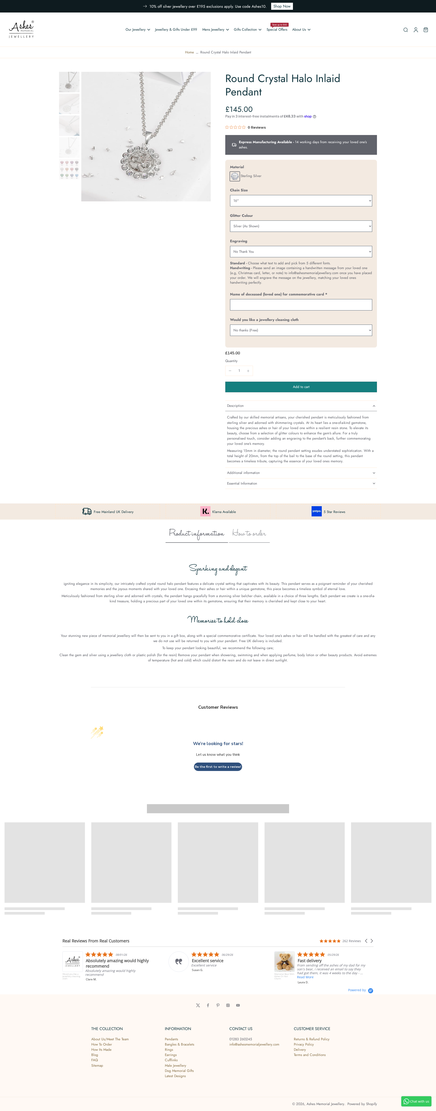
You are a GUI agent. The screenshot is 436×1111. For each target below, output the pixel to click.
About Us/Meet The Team (110, 1039)
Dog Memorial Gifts (179, 1070)
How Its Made (101, 1049)
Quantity (231, 360)
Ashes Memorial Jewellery (325, 1103)
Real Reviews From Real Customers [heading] (95, 941)
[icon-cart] (426, 29)
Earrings (171, 1054)
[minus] (230, 370)
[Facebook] (208, 1005)
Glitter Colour (241, 215)
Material (237, 167)
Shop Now (282, 6)
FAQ (94, 1060)
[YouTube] (238, 1005)
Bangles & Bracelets (179, 1044)
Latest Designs (175, 1075)
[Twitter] (198, 1005)
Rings (169, 1049)
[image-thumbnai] (69, 82)
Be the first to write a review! (218, 767)
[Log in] (416, 30)
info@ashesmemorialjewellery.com (254, 1044)
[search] (406, 29)
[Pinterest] (218, 1005)
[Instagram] (228, 1005)
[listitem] (136, 961)
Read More (227, 977)
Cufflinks (171, 1060)
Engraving (238, 241)
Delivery (300, 1049)
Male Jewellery (175, 1065)
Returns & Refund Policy (311, 1039)
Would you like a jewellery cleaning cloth (264, 319)
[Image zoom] (146, 136)
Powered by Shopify (362, 1103)
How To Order (101, 1044)
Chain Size (239, 190)
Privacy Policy (304, 1044)
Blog (94, 1054)
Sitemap (97, 1065)
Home (189, 52)
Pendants (171, 1039)
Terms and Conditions (310, 1054)
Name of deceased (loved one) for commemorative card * (278, 294)
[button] (301, 387)
